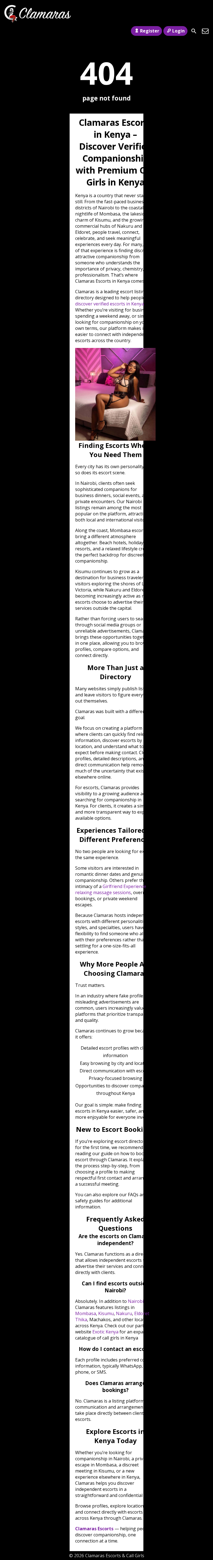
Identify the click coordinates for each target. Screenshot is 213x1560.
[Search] (194, 31)
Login (178, 31)
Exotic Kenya (105, 1332)
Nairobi (136, 1301)
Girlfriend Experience (124, 886)
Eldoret (141, 1313)
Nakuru (124, 1313)
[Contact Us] (205, 31)
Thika (81, 1319)
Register (149, 31)
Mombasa (85, 1313)
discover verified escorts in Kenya (109, 304)
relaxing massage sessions (103, 892)
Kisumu (106, 1313)
